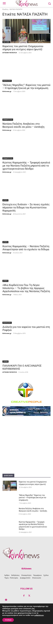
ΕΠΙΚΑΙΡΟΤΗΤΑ (7, 119)
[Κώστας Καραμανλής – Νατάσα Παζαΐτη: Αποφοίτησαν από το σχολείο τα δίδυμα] (26, 231)
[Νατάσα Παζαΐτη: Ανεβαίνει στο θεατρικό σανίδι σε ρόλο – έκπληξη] (26, 109)
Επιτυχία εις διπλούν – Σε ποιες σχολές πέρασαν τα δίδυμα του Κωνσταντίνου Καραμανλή (26, 207)
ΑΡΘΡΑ (5, 200)
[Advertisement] (26, 447)
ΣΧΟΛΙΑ (5, 361)
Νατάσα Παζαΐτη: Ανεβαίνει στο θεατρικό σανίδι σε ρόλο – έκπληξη (23, 125)
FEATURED (6, 42)
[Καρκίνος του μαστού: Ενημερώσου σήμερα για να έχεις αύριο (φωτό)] (26, 31)
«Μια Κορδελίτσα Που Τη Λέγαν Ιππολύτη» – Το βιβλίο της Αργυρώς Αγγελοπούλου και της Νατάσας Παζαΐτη (26, 288)
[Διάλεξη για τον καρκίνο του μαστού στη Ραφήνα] (26, 312)
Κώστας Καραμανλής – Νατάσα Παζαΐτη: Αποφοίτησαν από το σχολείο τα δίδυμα (26, 248)
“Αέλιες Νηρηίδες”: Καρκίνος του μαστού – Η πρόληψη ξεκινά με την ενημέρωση (26, 86)
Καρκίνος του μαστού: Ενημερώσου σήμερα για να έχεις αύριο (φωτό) (22, 48)
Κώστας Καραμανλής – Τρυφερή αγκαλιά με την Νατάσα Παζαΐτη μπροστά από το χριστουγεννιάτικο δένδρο (26, 165)
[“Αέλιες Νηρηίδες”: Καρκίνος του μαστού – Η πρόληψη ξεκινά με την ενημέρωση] (26, 70)
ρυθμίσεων (39, 615)
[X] (29, 596)
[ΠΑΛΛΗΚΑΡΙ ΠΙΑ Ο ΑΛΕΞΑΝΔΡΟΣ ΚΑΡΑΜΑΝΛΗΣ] (26, 350)
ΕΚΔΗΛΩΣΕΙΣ (7, 81)
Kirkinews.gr (6, 91)
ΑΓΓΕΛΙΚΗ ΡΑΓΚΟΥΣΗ (9, 53)
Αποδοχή (8, 620)
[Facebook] (24, 596)
